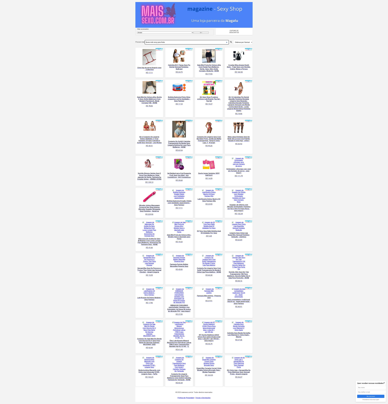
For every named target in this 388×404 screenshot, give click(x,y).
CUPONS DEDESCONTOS (234, 31)
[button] (231, 42)
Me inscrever (371, 396)
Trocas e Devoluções (202, 398)
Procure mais (140, 42)
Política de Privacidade (186, 398)
